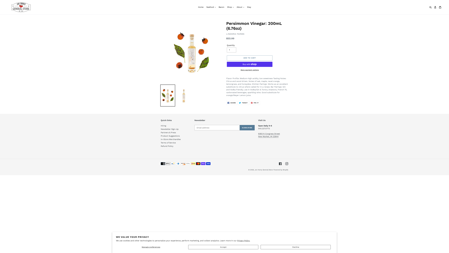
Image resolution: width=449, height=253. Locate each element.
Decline (295, 247)
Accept (223, 247)
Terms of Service (168, 143)
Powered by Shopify (280, 170)
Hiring (163, 126)
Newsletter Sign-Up (170, 129)
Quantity (231, 45)
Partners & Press (168, 132)
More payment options (250, 70)
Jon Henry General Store (264, 170)
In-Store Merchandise (171, 139)
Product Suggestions (170, 136)
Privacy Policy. (243, 241)
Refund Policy (167, 146)
